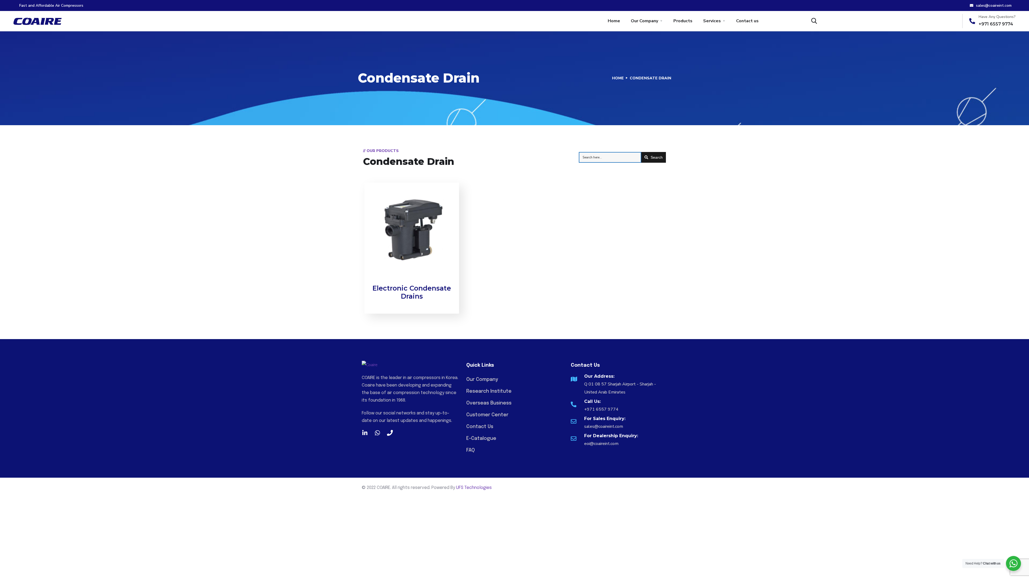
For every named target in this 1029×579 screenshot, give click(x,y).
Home (614, 21)
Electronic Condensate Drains (411, 292)
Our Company (644, 21)
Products (682, 21)
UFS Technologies (474, 487)
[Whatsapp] (377, 433)
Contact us (747, 21)
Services (712, 21)
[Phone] (390, 433)
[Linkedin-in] (365, 433)
